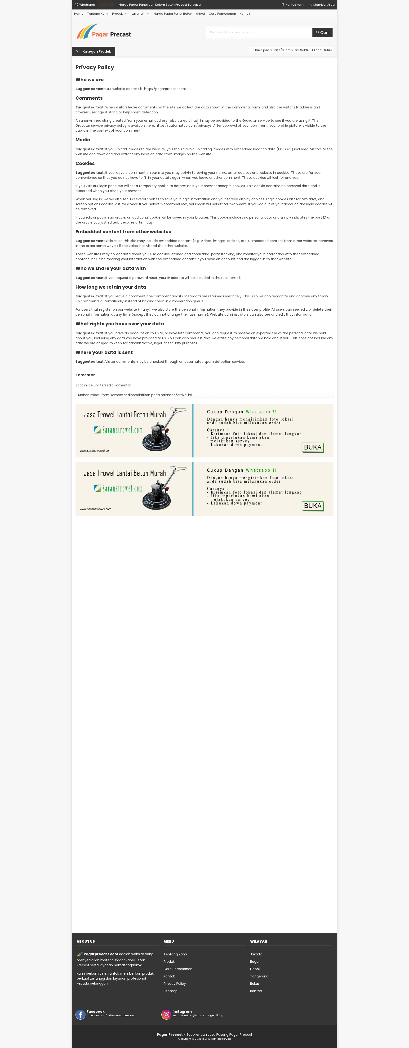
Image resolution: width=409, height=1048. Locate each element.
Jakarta (256, 954)
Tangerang (259, 976)
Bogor (255, 961)
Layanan (138, 14)
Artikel (200, 14)
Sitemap (171, 991)
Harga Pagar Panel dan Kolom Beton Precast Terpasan (161, 5)
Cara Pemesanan (222, 14)
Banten (256, 991)
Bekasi (255, 983)
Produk (117, 14)
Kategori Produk (96, 51)
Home (79, 14)
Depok (255, 969)
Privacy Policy (95, 67)
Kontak (245, 14)
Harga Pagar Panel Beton (173, 14)
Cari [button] (324, 32)
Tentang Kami (97, 14)
